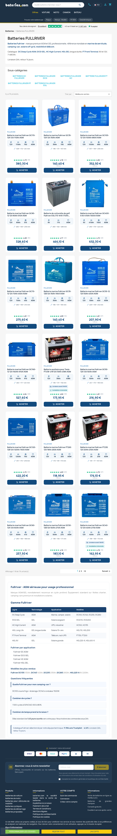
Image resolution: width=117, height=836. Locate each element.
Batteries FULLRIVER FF (19, 83)
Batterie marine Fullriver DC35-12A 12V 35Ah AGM (57, 136)
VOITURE (46, 12)
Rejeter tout (58, 831)
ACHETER (23, 170)
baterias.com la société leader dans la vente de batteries (45, 798)
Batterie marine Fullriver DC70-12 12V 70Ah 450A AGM (21, 292)
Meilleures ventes (92, 94)
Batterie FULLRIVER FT (96, 76)
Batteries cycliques (13, 806)
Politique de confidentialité (44, 814)
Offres (35, 12)
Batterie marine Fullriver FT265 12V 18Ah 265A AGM (57, 448)
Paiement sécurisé (41, 806)
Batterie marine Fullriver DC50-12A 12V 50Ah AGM (94, 370)
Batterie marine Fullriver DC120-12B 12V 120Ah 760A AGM (21, 448)
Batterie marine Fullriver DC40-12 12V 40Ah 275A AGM (94, 526)
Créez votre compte (68, 802)
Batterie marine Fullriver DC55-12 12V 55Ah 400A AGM (95, 292)
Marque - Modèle (61, 20)
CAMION (66, 12)
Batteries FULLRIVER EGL (45, 84)
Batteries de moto (12, 798)
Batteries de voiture (13, 795)
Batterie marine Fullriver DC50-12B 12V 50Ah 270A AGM (58, 526)
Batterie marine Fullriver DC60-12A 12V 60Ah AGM (21, 526)
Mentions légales (40, 811)
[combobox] (58, 5)
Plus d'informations (13, 827)
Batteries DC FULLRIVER (19, 77)
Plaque (48, 20)
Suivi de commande (68, 795)
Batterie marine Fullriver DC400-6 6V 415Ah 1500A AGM (94, 214)
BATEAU (77, 12)
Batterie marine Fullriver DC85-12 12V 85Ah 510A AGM (21, 214)
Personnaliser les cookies (22, 831)
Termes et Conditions (42, 808)
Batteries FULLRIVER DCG (45, 77)
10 (85, 571)
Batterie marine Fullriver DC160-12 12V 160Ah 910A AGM (21, 370)
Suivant (106, 571)
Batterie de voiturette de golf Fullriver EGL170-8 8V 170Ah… (57, 214)
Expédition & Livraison (42, 803)
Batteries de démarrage (15, 809)
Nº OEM (73, 20)
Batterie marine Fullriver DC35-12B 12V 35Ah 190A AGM (57, 292)
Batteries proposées (14, 812)
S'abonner (101, 767)
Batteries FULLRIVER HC (71, 77)
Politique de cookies (41, 817)
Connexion (64, 799)
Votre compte (67, 790)
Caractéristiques (85, 20)
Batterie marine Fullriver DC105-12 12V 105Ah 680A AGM (94, 136)
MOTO (56, 12)
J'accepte (94, 831)
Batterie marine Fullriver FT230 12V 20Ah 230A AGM (94, 448)
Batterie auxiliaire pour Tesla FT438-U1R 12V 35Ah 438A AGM (57, 370)
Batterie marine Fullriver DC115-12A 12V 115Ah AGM (21, 136)
